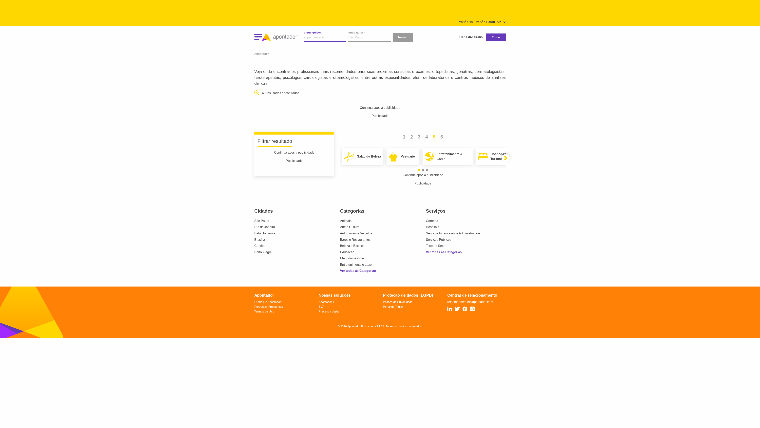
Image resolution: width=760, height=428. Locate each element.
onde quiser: (357, 32)
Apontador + (326, 302)
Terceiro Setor (436, 245)
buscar (403, 37)
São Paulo (261, 221)
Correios (432, 221)
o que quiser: (313, 32)
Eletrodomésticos (352, 258)
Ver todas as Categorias (358, 270)
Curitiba (259, 245)
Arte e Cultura (349, 227)
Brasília (259, 239)
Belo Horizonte (264, 233)
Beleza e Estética (352, 245)
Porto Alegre (263, 252)
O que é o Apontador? (268, 302)
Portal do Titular (393, 306)
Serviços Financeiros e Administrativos (453, 233)
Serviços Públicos (438, 239)
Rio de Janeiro (264, 227)
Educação (347, 252)
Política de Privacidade (397, 302)
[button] (419, 170)
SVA (321, 306)
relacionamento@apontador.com (470, 302)
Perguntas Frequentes (268, 306)
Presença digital (329, 311)
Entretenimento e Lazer (356, 264)
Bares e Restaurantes (355, 239)
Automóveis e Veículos (356, 233)
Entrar (496, 37)
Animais (346, 221)
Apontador (261, 53)
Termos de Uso (264, 311)
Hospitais (432, 227)
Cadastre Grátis (471, 37)
